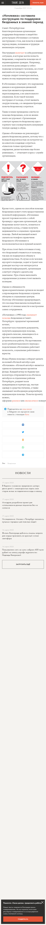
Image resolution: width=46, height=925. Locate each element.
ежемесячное (31, 400)
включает (20, 52)
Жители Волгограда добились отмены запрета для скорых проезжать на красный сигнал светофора (22, 536)
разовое (16, 400)
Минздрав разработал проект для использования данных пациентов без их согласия (20, 505)
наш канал (27, 409)
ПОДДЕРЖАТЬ (23, 919)
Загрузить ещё (23, 564)
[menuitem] (2, 2)
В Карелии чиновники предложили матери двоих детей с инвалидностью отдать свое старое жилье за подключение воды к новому (22, 488)
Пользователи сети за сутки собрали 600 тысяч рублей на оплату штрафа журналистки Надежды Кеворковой (23, 552)
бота (27, 414)
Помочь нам (38, 3)
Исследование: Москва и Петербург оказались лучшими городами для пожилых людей (23, 520)
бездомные (12, 463)
